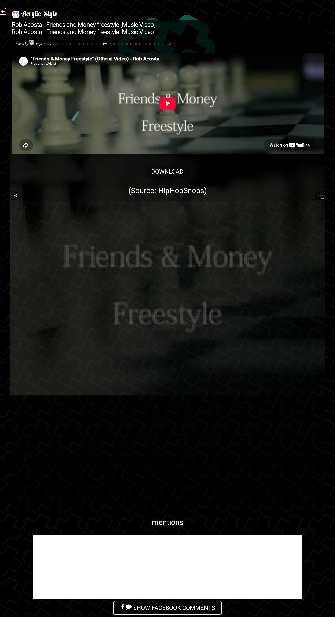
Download (167, 171)
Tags (321, 198)
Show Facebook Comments (173, 607)
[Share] (15, 195)
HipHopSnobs (181, 190)
